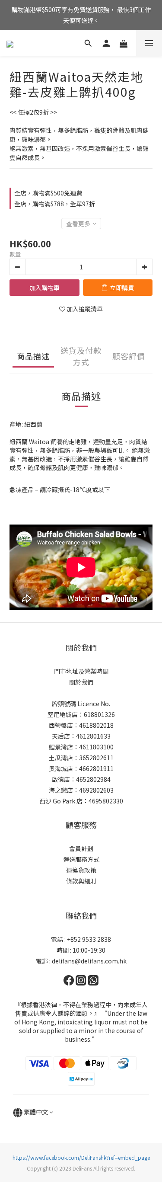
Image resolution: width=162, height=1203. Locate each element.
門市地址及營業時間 (81, 671)
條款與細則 (81, 881)
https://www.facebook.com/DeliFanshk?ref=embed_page (81, 1157)
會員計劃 (81, 848)
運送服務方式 (81, 859)
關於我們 (81, 682)
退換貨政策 (81, 870)
